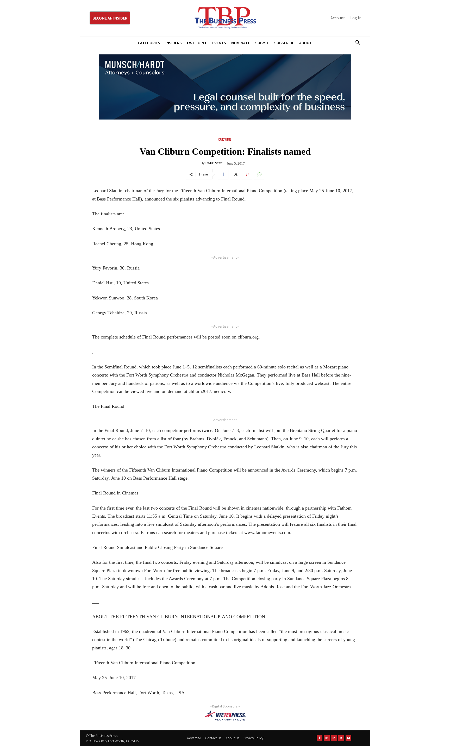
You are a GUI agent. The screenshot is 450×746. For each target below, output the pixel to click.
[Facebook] (223, 174)
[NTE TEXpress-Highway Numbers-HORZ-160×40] (225, 715)
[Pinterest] (247, 174)
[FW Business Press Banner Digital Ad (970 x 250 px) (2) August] (225, 87)
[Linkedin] (334, 738)
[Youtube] (349, 738)
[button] (355, 42)
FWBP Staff (213, 163)
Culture (224, 139)
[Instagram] (327, 738)
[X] (235, 174)
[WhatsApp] (259, 174)
